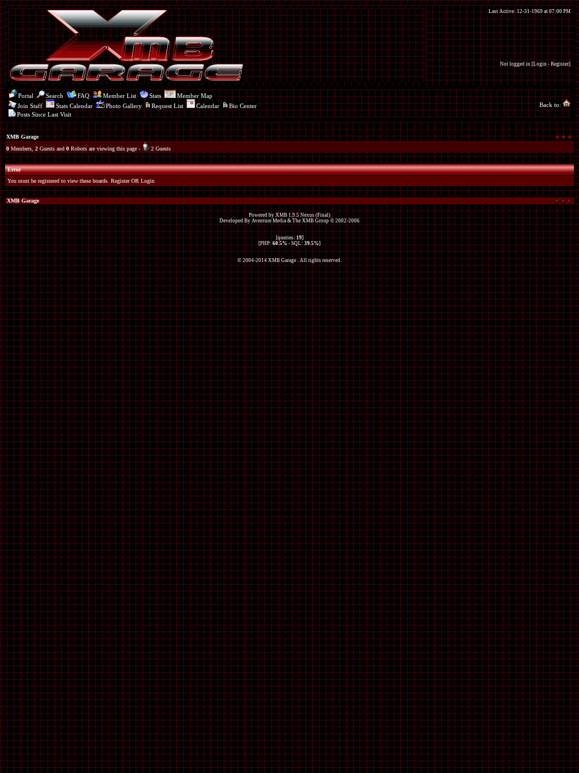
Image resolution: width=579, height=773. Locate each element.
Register (560, 64)
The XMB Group (310, 221)
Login (540, 64)
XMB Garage (22, 137)
